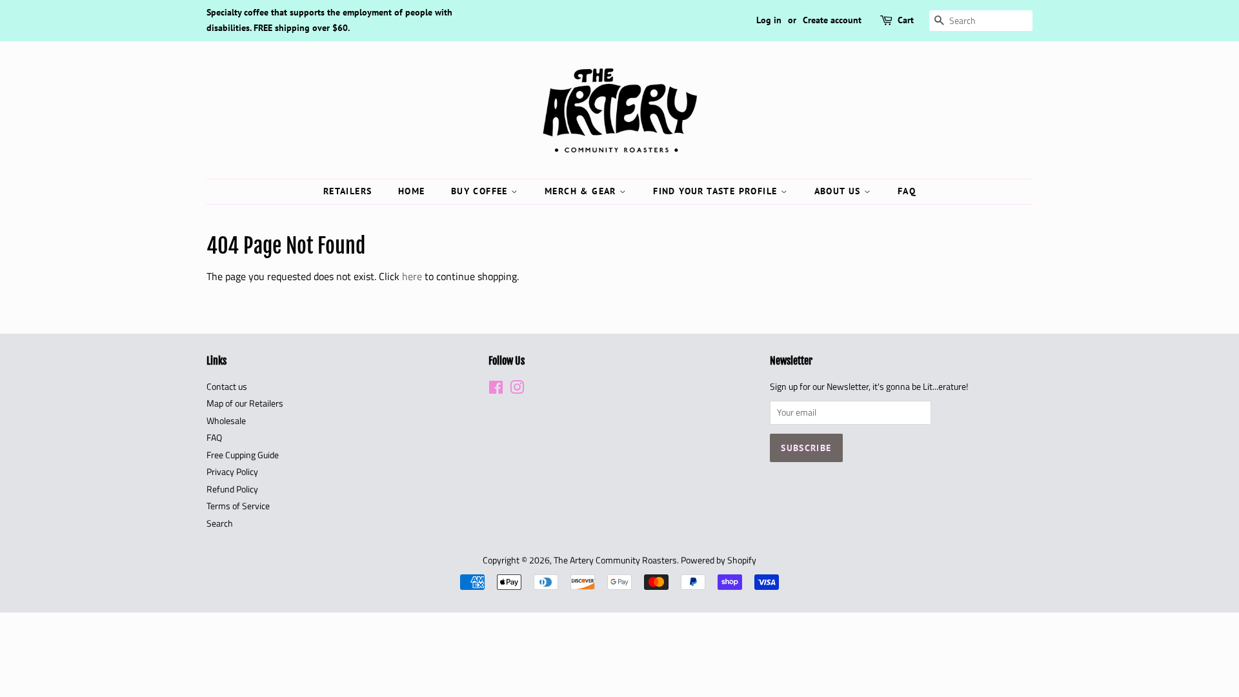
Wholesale (226, 420)
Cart (906, 20)
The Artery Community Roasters (615, 560)
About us (839, 191)
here (412, 276)
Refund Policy (232, 489)
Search (219, 523)
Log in (768, 20)
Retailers (347, 191)
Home (411, 191)
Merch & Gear (582, 191)
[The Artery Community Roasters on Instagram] (517, 389)
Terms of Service (238, 506)
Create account (832, 20)
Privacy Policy (232, 471)
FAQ (907, 191)
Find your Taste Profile (717, 191)
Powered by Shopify (718, 560)
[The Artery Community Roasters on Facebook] (496, 389)
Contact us (226, 386)
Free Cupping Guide (242, 455)
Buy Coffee (481, 191)
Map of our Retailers (244, 403)
